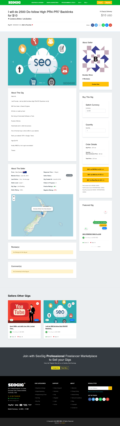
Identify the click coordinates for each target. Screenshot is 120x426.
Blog (72, 401)
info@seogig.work (14, 398)
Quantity (88, 128)
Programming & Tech (68, 2)
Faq (55, 394)
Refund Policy (75, 394)
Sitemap (38, 404)
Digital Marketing (52, 2)
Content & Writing (16, 19)
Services (56, 391)
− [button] (13, 199)
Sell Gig (38, 398)
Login (55, 401)
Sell (85, 2)
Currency (88, 108)
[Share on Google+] (110, 25)
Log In (100, 2)
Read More (64, 368)
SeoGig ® (63, 423)
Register (108, 2)
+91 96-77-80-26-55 (14, 396)
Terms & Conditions (76, 398)
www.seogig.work (14, 400)
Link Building (27, 19)
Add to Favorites (26, 25)
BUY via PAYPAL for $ (95, 169)
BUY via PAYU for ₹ (96, 174)
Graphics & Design (37, 2)
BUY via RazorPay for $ (95, 180)
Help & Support (58, 388)
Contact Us (55, 368)
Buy (79, 2)
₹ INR (26, 409)
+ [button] (13, 196)
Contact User (95, 84)
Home (55, 404)
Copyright (74, 404)
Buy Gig (38, 401)
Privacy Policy (75, 391)
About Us (73, 388)
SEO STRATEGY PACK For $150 (91, 234)
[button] (13, 61)
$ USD (21, 409)
